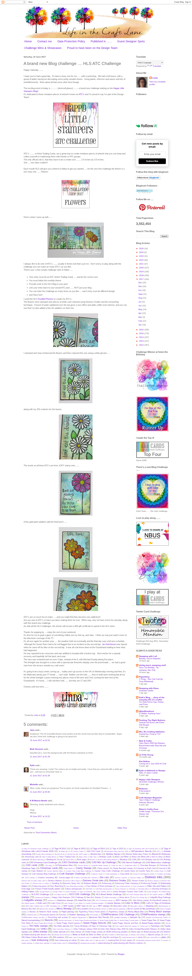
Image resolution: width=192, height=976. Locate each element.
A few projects (145, 791)
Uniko (44, 929)
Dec (140, 282)
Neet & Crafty (145, 741)
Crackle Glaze (129, 871)
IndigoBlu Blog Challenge (160, 897)
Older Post (122, 828)
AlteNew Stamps (113, 854)
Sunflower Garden (146, 691)
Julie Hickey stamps (141, 900)
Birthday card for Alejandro (150, 659)
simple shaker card (58, 943)
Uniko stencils (59, 932)
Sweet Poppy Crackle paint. (129, 920)
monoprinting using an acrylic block (148, 940)
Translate (157, 66)
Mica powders (83, 909)
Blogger (121, 954)
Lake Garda (68, 903)
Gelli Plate (88, 889)
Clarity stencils (103, 868)
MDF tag (92, 906)
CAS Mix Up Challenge (104, 862)
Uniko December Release (61, 929)
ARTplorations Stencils (141, 851)
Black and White (122, 857)
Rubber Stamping (77, 914)
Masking (149, 906)
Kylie (32, 765)
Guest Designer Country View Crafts (128, 892)
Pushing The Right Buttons (152, 720)
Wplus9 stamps (154, 935)
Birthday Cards (106, 857)
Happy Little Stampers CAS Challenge (67, 897)
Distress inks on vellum (41, 883)
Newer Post (29, 828)
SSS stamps (94, 915)
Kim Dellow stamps (28, 903)
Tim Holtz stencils (61, 926)
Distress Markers (55, 881)
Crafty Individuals (111, 874)
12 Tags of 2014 (97, 848)
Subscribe (152, 161)
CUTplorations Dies (64, 865)
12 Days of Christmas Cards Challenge (35, 849)
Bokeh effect (70, 859)
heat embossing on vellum (66, 940)
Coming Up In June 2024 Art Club (152, 764)
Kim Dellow (144, 761)
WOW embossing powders (117, 932)
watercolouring (104, 943)
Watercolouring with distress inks (37, 935)
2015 (141, 333)
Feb (140, 321)
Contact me (44, 41)
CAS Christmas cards (73, 862)
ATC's (81, 94)
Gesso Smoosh (120, 889)
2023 (141, 256)
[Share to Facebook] (60, 715)
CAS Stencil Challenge (131, 862)
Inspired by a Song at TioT (150, 734)
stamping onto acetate (87, 943)
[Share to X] (57, 715)
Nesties (33, 912)
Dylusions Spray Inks (71, 883)
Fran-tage (26, 889)
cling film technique (110, 937)
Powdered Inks (31, 915)
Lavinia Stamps (113, 903)
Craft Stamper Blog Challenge (44, 874)
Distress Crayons (121, 877)
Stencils (48, 920)
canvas (95, 937)
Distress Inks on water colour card (33, 881)
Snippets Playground (78, 917)
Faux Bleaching (56, 886)
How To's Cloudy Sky (140, 897)
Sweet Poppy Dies (148, 920)
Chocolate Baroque (148, 865)
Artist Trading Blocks (49, 857)
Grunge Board (44, 892)
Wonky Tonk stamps (138, 935)
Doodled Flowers (45, 299)
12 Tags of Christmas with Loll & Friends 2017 (142, 849)
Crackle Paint (144, 871)
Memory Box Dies (29, 909)
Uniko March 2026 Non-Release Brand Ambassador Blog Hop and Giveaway (152, 745)
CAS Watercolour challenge (158, 862)
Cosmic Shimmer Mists (55, 871)
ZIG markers (58, 937)
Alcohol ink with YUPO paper (77, 854)
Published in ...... (101, 41)
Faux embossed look (123, 886)
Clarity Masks (68, 868)
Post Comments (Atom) (46, 832)
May (140, 309)
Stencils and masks (65, 920)
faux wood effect (152, 937)
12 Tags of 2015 (116, 849)
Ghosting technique (160, 889)
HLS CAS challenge (79, 894)
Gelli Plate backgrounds (103, 889)
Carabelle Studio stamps (99, 865)
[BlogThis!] (55, 715)
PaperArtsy (144, 677)
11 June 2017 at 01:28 (40, 756)
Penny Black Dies (136, 912)
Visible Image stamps (94, 932)
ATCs (159, 851)
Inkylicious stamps (65, 900)
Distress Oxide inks (93, 880)
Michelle (34, 784)
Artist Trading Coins (67, 857)
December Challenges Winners (151, 782)
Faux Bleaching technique (75, 886)
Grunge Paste (57, 892)
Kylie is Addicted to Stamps (152, 770)
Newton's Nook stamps (48, 912)
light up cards (100, 940)
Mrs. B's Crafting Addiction (152, 732)
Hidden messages (110, 897)
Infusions (51, 900)
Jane (32, 730)
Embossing (106, 883)
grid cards (25, 940)
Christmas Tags (28, 868)
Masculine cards (120, 906)
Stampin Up (135, 917)
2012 (141, 345)
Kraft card (42, 903)
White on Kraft (79, 934)
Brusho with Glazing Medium (107, 859)
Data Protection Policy (71, 41)
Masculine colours (136, 906)
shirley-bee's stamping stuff (152, 665)
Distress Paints (138, 881)
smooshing (72, 943)
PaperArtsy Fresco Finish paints (92, 912)
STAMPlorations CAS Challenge (118, 914)
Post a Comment (34, 822)
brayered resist (84, 937)
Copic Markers (37, 871)
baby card (72, 937)
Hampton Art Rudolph (42, 897)
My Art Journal (133, 909)
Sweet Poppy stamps (151, 923)
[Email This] (52, 715)
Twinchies (155, 926)
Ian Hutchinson (109, 644)
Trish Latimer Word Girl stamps (126, 926)
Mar (140, 317)
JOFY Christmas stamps (104, 900)
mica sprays (127, 940)
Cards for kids (116, 865)
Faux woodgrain (138, 886)
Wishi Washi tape (122, 935)
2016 (141, 329)
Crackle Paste (158, 871)
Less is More (132, 903)
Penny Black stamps (159, 911)
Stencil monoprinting (31, 920)
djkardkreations (146, 711)
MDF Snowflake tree (53, 906)
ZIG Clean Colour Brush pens (35, 937)
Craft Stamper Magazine (150, 798)
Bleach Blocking (38, 859)
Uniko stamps (40, 931)
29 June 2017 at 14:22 (40, 816)
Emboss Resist (90, 883)
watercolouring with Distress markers (128, 943)
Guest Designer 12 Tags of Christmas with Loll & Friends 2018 (87, 892)
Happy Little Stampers (149, 779)
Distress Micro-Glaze (72, 881)
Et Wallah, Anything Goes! (150, 713)
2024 (141, 252)
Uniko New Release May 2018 (113, 929)
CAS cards (31, 865)
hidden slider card (86, 940)
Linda (155, 78)
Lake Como (56, 903)
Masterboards (163, 906)
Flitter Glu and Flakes (156, 886)
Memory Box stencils (46, 909)
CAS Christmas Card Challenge (43, 862)
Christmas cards (49, 868)
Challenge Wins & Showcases (42, 47)
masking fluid (113, 940)
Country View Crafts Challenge (107, 871)
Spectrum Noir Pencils (99, 917)
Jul (140, 302)
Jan (140, 325)
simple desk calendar (42, 943)
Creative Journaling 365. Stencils (85, 877)
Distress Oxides (117, 880)
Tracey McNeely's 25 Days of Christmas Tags (93, 926)
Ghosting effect (143, 889)
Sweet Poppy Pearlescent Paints (86, 920)
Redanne (143, 789)
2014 (141, 337)
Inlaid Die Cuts (84, 900)
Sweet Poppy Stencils (94, 923)
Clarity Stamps (84, 868)
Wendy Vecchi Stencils (62, 935)
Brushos (123, 859)
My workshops (149, 909)
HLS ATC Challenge (40, 894)
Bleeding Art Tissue (54, 860)
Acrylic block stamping (44, 854)
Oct (140, 290)
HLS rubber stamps (156, 894)
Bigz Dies (93, 857)
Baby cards (83, 857)
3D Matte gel (63, 851)
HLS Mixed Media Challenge (109, 894)
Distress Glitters (136, 877)
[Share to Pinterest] (63, 715)
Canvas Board (83, 865)
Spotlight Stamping (120, 917)
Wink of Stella (109, 935)
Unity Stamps (76, 932)
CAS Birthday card (148, 860)
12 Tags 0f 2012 (59, 848)
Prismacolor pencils (48, 915)
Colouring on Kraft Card (145, 868)
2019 (141, 271)
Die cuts (104, 877)
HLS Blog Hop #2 (60, 894)
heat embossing (39, 940)
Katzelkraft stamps (160, 900)
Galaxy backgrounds (73, 889)
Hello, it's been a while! (148, 773)
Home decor (124, 897)
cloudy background (128, 937)
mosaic (165, 940)
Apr (140, 313)
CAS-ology (48, 865)
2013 (141, 341)
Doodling (55, 883)
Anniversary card (32, 857)
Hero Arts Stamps (94, 897)
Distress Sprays (153, 881)
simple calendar (27, 943)
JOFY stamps (122, 900)
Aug (140, 298)
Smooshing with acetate (58, 917)
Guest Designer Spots (131, 41)
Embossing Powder (149, 883)
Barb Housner (36, 749)
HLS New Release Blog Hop (136, 894)
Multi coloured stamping (117, 909)
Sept (140, 294)
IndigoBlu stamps (33, 900)
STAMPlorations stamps (153, 914)
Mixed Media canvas (99, 909)
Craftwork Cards (96, 874)
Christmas (163, 865)
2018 (141, 275)
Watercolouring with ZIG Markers (157, 932)
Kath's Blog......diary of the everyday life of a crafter (151, 698)
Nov (140, 286)
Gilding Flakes (28, 891)
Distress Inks (153, 877)
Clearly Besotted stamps (123, 868)
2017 (141, 279)
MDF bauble (69, 906)
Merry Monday (64, 908)
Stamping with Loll (148, 656)
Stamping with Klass (149, 688)
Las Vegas (79, 903)
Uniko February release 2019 (85, 929)
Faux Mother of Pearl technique (99, 886)
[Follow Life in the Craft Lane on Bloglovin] (148, 179)
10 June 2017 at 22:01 (40, 740)
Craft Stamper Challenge (72, 873)
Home (28, 41)
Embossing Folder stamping (126, 883)
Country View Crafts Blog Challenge (78, 871)
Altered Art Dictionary (161, 854)
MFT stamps (104, 906)
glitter (163, 937)
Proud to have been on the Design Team (92, 47)
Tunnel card (144, 926)
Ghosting (132, 889)
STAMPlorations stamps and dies (33, 917)
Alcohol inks (95, 854)
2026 (141, 248)
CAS (134, 859)
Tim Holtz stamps (38, 926)
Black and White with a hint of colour (147, 857)
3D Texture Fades (77, 851)
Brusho (92, 859)
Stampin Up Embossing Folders (157, 917)
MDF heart (81, 906)
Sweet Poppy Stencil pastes (68, 923)
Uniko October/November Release (143, 929)
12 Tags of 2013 (78, 848)
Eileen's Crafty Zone (148, 809)
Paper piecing (68, 912)
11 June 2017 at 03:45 (40, 792)
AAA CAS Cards (93, 851)
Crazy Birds (125, 874)
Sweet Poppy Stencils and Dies (125, 923)
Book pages (82, 860)
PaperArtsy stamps (117, 912)
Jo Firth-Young (146, 755)
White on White (95, 935)
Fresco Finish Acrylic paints (47, 889)
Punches (62, 915)
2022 (141, 260)
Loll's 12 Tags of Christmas (158, 903)
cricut (140, 937)
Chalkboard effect (131, 865)
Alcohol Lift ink (60, 854)
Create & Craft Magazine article (143, 874)
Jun (140, 305)
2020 (141, 267)
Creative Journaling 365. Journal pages (54, 878)
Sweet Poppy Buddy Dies (108, 920)
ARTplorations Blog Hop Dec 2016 (116, 851)
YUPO (166, 935)
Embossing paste (39, 886)
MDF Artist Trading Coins (34, 906)
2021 (141, 264)
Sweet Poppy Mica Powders (43, 923)
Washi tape (135, 932)
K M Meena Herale (38, 800)
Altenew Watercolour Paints (137, 854)
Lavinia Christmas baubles (95, 903)
